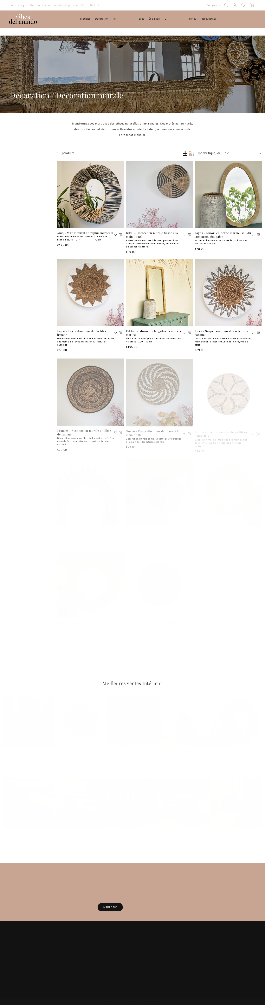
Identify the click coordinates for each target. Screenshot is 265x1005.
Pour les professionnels (60, 974)
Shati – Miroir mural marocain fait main (85, 619)
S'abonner (110, 907)
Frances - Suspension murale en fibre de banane (84, 431)
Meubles (109, 941)
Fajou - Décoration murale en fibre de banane (84, 333)
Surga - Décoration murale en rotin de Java (153, 621)
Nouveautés (111, 969)
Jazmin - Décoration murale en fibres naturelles (221, 431)
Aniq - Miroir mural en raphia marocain (85, 233)
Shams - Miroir (205, 527)
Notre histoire (55, 946)
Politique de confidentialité (178, 946)
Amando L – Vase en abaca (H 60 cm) (25, 748)
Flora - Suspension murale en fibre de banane (222, 333)
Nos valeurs (53, 952)
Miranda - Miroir (69, 527)
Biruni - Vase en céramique (178, 746)
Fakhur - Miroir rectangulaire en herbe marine (154, 333)
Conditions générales (174, 941)
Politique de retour (173, 957)
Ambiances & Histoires (60, 957)
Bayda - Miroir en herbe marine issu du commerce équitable (223, 235)
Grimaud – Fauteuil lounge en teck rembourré (132, 830)
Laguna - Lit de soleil (70, 828)
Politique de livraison (174, 952)
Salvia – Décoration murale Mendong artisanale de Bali (152, 529)
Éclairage (109, 957)
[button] (226, 5)
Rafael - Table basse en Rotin (179, 828)
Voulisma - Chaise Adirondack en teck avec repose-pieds (26, 830)
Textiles (119, 952)
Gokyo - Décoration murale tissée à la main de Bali (152, 431)
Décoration (30, 95)
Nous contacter (171, 963)
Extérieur (120, 963)
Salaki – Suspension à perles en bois (233, 830)
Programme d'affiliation (61, 969)
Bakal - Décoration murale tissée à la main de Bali (152, 235)
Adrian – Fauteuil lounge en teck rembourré (130, 748)
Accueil (51, 941)
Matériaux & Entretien (71, 963)
